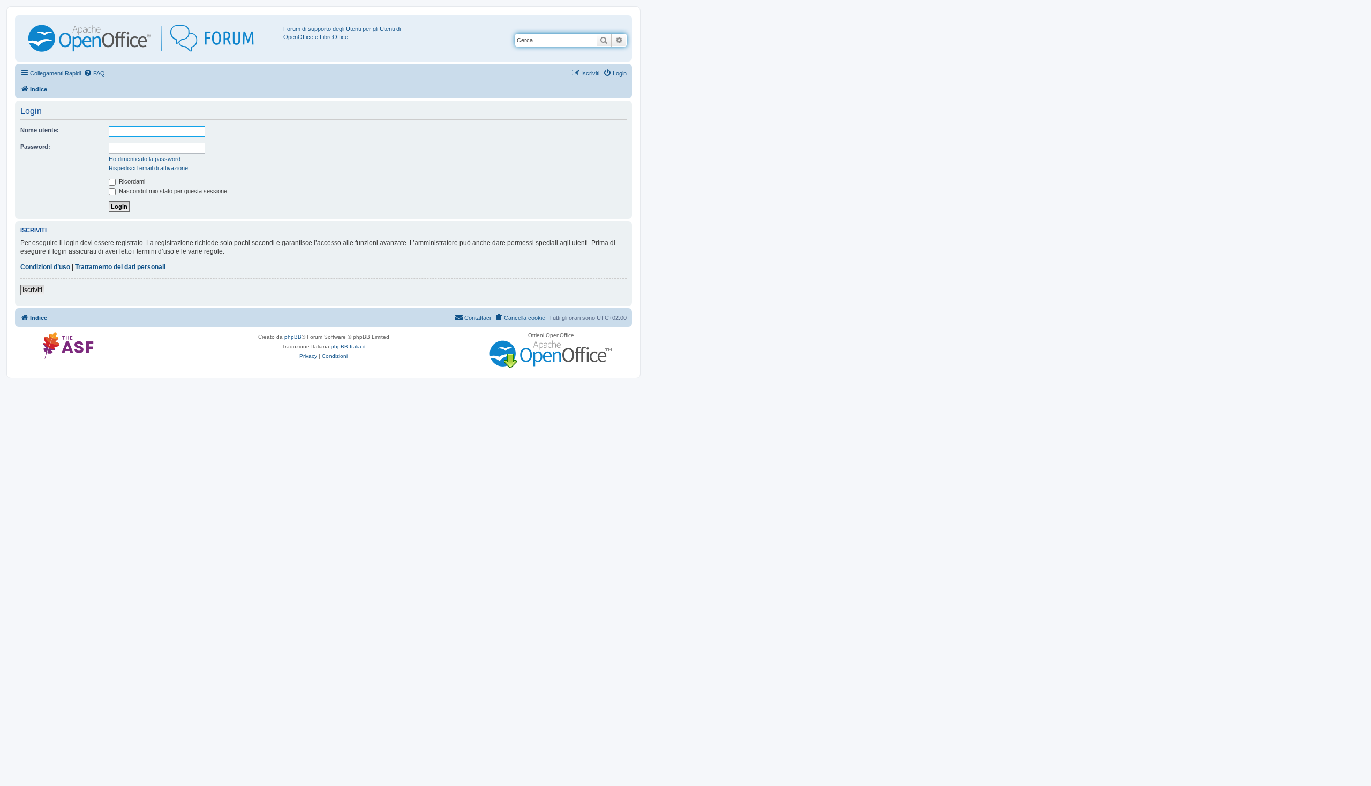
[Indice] (150, 38)
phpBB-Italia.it (348, 346)
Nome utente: (39, 130)
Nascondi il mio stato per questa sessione (172, 191)
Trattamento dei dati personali (120, 267)
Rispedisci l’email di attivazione (148, 168)
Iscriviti (32, 290)
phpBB (293, 337)
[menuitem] (94, 73)
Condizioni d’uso (45, 267)
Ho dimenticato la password (144, 159)
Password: (35, 146)
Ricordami (131, 181)
